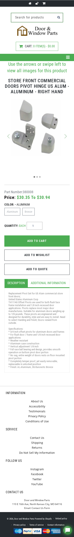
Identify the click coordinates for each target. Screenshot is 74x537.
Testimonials (37, 411)
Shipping (37, 443)
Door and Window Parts (24, 519)
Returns (37, 447)
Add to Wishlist (37, 255)
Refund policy (61, 518)
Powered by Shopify (43, 519)
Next (66, 136)
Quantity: (15, 226)
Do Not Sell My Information (37, 453)
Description (16, 283)
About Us (37, 401)
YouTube (37, 484)
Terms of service (36, 525)
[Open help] (67, 530)
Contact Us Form (41, 508)
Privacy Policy (37, 416)
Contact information (55, 525)
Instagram (37, 469)
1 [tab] (34, 177)
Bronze (28, 211)
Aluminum (12, 211)
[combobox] (37, 17)
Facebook (37, 474)
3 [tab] (40, 177)
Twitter (37, 479)
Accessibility (37, 406)
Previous (8, 136)
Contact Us (37, 438)
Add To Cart (37, 241)
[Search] (58, 17)
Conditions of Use (37, 421)
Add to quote (37, 269)
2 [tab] (37, 177)
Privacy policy (19, 525)
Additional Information (48, 283)
